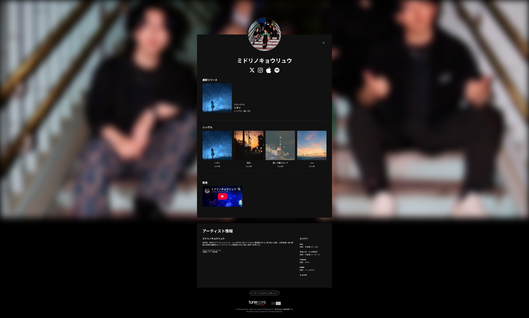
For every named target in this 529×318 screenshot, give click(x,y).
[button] (323, 43)
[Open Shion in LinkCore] (217, 98)
